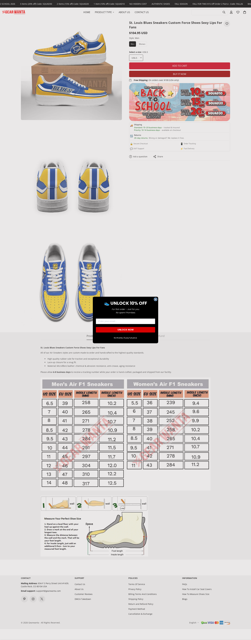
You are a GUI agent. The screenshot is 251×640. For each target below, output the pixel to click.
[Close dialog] (155, 299)
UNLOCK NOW (126, 329)
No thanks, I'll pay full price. (125, 338)
